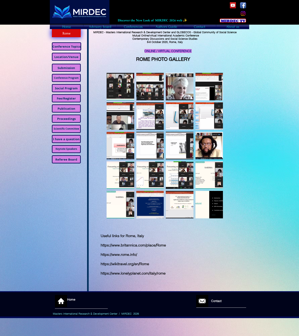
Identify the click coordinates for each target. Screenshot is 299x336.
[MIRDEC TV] (233, 5)
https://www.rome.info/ (119, 254)
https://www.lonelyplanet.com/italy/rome (133, 273)
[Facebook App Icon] (243, 5)
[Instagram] (243, 13)
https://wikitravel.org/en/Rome (125, 264)
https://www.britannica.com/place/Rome (133, 245)
